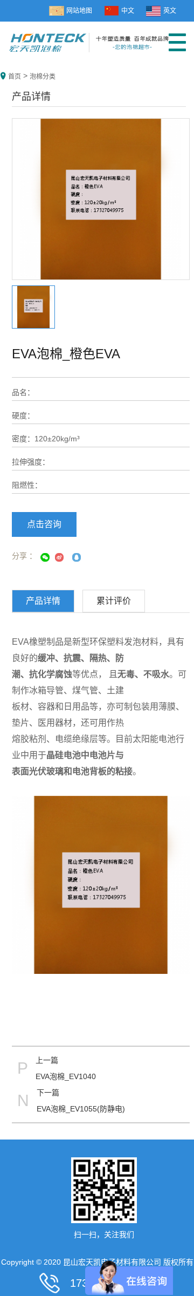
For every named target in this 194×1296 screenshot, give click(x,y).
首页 (14, 76)
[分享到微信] (44, 558)
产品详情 (43, 600)
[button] (177, 46)
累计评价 (113, 600)
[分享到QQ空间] (74, 558)
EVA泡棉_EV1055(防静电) (81, 1108)
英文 (169, 11)
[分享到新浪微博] (59, 558)
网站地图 (79, 11)
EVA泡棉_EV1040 (66, 1076)
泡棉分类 (43, 76)
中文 (127, 11)
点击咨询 (44, 524)
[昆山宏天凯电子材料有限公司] (89, 38)
